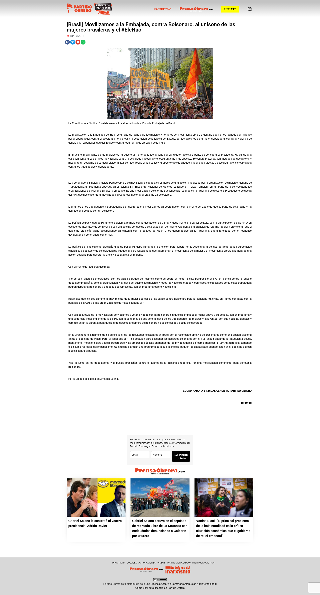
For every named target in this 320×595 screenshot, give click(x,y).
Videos (161, 562)
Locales (132, 562)
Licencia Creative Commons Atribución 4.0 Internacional (184, 583)
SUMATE (230, 9)
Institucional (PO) (203, 562)
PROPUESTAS (163, 9)
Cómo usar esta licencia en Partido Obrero (160, 587)
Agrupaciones (147, 562)
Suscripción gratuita (181, 456)
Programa (118, 562)
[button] (67, 42)
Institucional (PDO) (179, 562)
